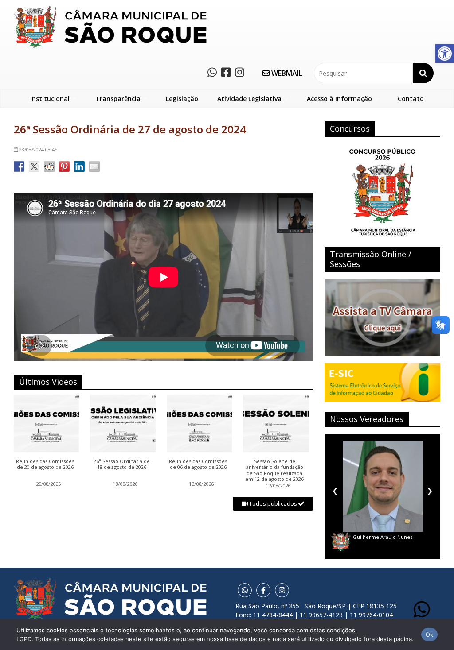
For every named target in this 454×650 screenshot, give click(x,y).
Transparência (118, 98)
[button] (444, 53)
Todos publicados (273, 503)
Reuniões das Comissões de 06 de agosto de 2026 (198, 464)
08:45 (38, 149)
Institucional (50, 98)
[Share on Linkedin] (79, 166)
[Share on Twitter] (34, 166)
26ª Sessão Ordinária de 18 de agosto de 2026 (122, 464)
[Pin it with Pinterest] (64, 166)
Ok (430, 634)
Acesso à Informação (339, 98)
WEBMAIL (286, 73)
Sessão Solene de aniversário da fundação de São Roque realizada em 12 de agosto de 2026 (274, 470)
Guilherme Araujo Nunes (382, 537)
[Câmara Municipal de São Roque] (110, 9)
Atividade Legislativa (249, 98)
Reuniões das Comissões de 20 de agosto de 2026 (45, 464)
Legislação (182, 98)
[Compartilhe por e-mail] (94, 166)
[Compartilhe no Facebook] (19, 166)
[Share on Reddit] (49, 166)
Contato (411, 98)
